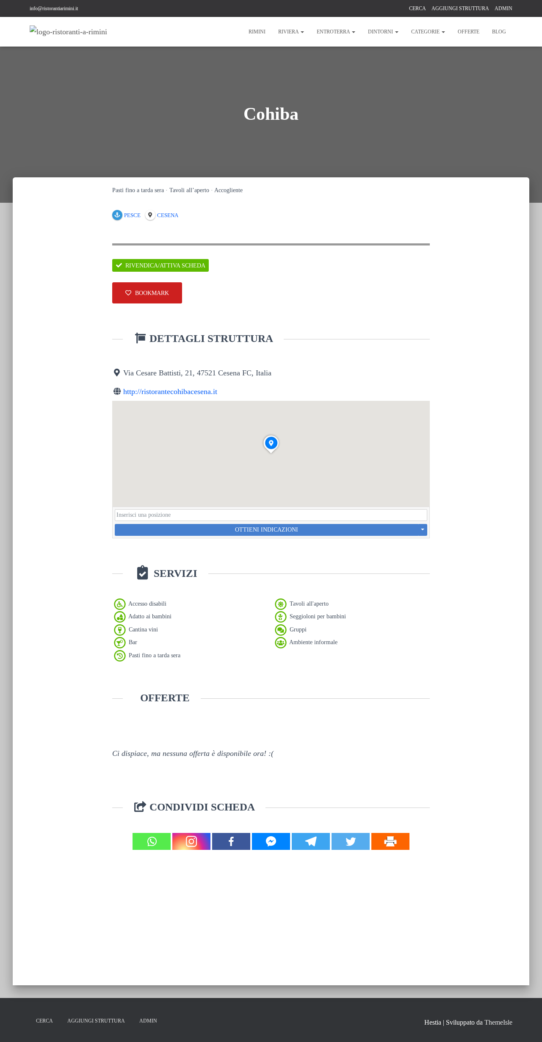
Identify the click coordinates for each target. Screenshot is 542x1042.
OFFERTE (468, 32)
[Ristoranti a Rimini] (68, 31)
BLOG (499, 32)
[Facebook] (231, 841)
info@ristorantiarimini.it (54, 8)
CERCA (417, 8)
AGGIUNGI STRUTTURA (460, 8)
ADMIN (503, 8)
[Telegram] (311, 841)
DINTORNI (381, 32)
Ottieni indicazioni (266, 530)
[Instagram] (191, 841)
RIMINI (257, 32)
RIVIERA (289, 32)
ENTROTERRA (334, 32)
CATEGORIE (426, 32)
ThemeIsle (498, 1022)
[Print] (390, 841)
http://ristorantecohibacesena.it (170, 391)
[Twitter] (351, 841)
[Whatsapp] (152, 841)
